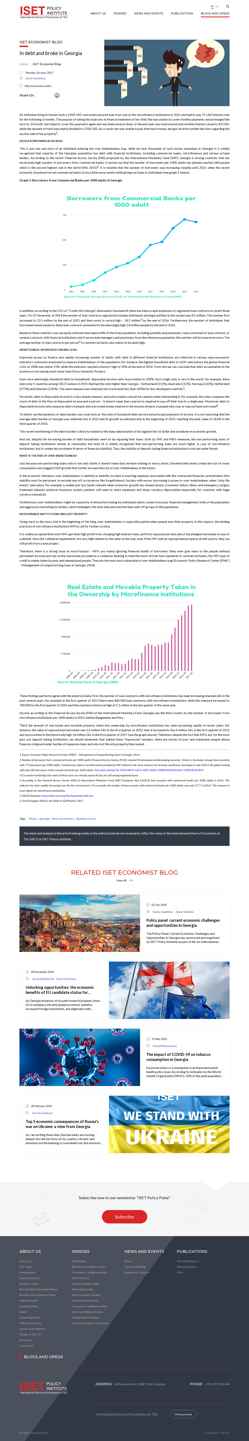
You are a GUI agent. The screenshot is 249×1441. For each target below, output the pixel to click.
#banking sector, (86, 818)
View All (121, 880)
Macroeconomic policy (38, 85)
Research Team (28, 1283)
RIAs (180, 1272)
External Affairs (28, 1306)
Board (23, 1311)
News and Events (149, 13)
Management (27, 1272)
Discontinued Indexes (85, 1300)
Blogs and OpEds (215, 13)
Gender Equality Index (85, 1283)
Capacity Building (135, 1266)
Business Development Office (37, 1295)
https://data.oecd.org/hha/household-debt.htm (67, 795)
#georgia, (45, 818)
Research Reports (188, 1261)
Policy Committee (30, 1323)
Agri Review (79, 1261)
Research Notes (187, 1266)
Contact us (26, 1345)
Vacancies (25, 1340)
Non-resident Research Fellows (38, 1289)
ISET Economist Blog (47, 64)
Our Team (25, 1266)
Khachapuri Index (82, 1289)
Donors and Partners (32, 1328)
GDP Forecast (80, 1278)
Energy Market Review (85, 1317)
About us (25, 1261)
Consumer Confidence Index (89, 1272)
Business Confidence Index (88, 1266)
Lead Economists (29, 1278)
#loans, (33, 818)
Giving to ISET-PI (30, 1334)
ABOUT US (99, 13)
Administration (28, 1300)
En (212, 6)
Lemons (225, 1432)
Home (23, 64)
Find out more (183, 1414)
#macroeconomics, (63, 818)
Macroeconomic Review (86, 1295)
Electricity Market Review (87, 1311)
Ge (216, 6)
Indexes (120, 13)
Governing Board (29, 1317)
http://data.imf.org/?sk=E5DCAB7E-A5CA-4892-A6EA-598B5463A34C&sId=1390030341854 (148, 770)
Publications (182, 13)
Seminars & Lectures (137, 1272)
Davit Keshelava (35, 78)
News (128, 1261)
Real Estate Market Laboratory (90, 1323)
